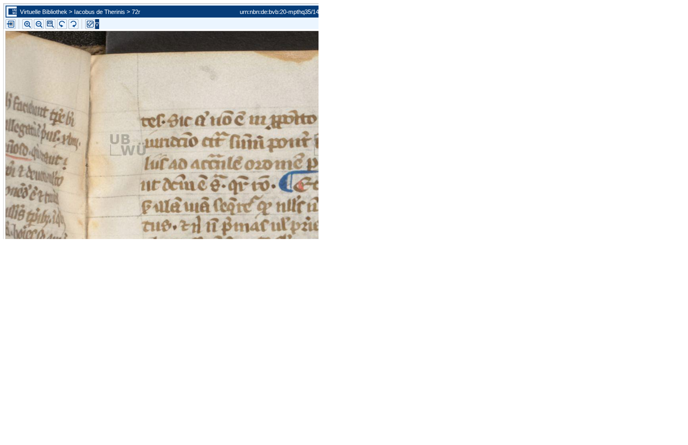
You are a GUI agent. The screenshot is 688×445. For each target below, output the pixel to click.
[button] (50, 24)
